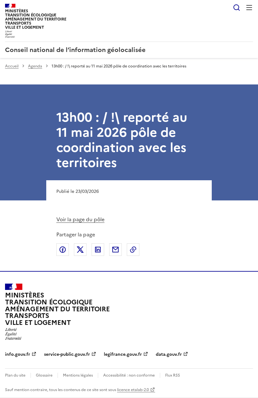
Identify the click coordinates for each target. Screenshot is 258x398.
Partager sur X (80, 249)
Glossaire (44, 375)
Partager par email (115, 249)
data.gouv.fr (169, 354)
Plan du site (15, 375)
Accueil (12, 66)
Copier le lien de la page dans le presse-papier (133, 249)
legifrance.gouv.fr (123, 354)
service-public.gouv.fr (67, 354)
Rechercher (236, 7)
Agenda (35, 66)
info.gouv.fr (17, 354)
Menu (249, 7)
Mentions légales (78, 375)
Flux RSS (172, 375)
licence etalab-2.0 (133, 390)
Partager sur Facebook (62, 249)
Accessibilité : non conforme (129, 375)
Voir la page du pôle (80, 219)
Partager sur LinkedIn (98, 249)
